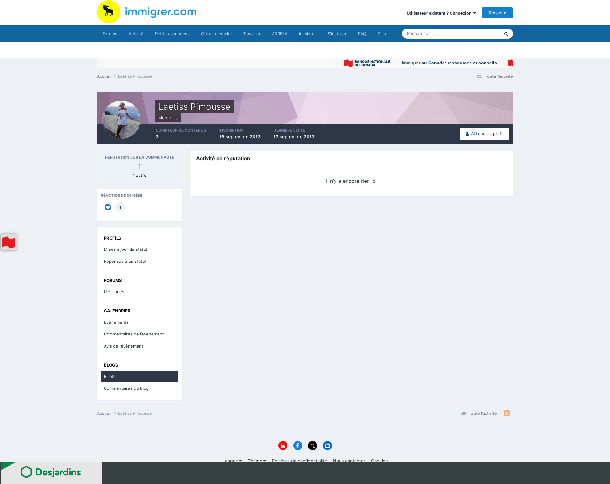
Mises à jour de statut (472, 33)
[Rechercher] (506, 34)
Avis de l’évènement (123, 345)
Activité (136, 33)
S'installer (337, 33)
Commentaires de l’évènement (134, 333)
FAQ (362, 33)
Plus (382, 33)
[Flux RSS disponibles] (506, 413)
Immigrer (307, 33)
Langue (230, 460)
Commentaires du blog (126, 388)
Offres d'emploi (216, 33)
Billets (110, 376)
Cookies (379, 460)
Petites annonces (172, 33)
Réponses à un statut (125, 261)
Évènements (116, 322)
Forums (110, 33)
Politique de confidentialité (299, 460)
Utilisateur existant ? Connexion (440, 13)
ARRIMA (280, 33)
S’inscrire (497, 12)
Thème (255, 460)
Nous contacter (349, 460)
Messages (114, 291)
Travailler (252, 33)
